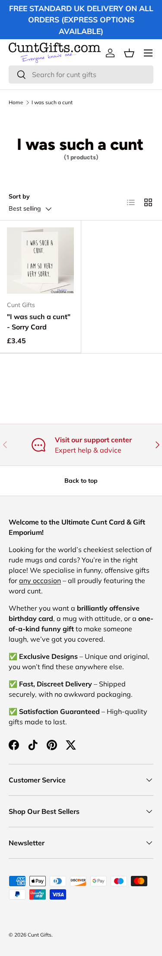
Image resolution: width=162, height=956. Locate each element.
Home (16, 102)
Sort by (19, 196)
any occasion (40, 580)
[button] (129, 52)
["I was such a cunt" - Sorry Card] (40, 260)
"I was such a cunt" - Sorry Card (38, 321)
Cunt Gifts (39, 934)
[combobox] (81, 74)
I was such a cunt (52, 102)
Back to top (81, 480)
